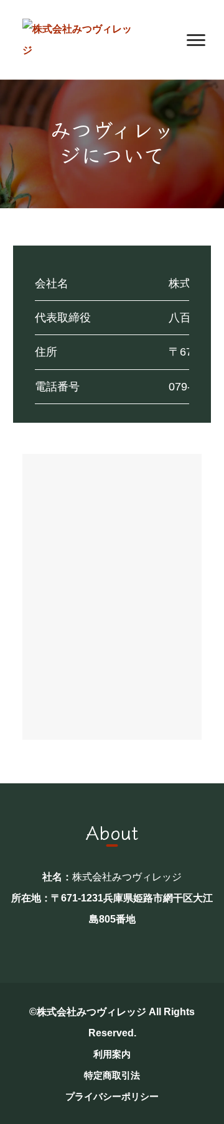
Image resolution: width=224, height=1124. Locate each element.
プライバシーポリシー (112, 1096)
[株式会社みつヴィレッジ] (78, 39)
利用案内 (112, 1054)
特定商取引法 (112, 1075)
